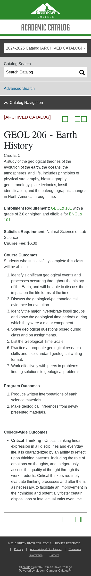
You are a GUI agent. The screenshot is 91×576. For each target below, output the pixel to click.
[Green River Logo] (45, 10)
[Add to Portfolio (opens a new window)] (65, 119)
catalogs (28, 567)
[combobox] (45, 48)
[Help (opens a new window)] (84, 119)
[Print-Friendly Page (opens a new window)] (77, 119)
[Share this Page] (71, 119)
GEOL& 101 (61, 208)
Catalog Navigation (26, 103)
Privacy (18, 549)
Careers (54, 555)
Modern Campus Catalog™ (53, 570)
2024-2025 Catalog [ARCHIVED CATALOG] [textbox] (44, 48)
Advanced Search (19, 88)
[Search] (82, 72)
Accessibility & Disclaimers (46, 549)
